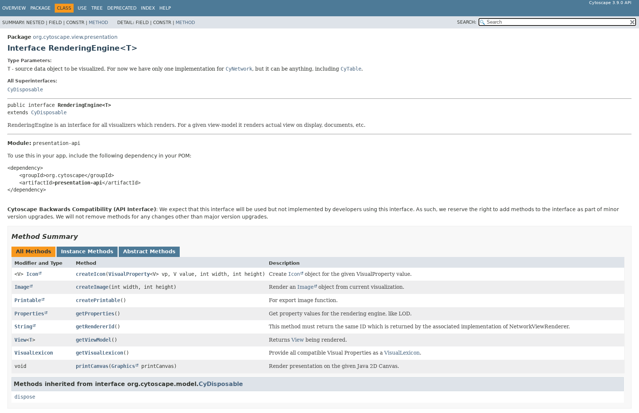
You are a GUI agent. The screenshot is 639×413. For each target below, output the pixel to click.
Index (148, 8)
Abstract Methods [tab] (149, 251)
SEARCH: (466, 22)
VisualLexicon (33, 353)
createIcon (90, 274)
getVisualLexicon (99, 353)
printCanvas (92, 366)
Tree (97, 8)
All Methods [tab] (33, 251)
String (23, 326)
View (20, 340)
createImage (92, 287)
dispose (24, 397)
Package (40, 8)
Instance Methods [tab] (87, 251)
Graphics (123, 366)
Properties (29, 313)
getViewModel (93, 340)
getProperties (95, 313)
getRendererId (95, 326)
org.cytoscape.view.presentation (75, 37)
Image (21, 287)
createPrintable (98, 300)
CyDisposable (25, 89)
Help (165, 8)
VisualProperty (129, 274)
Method (98, 22)
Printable (27, 300)
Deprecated (121, 8)
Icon (32, 274)
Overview (14, 8)
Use (82, 8)
